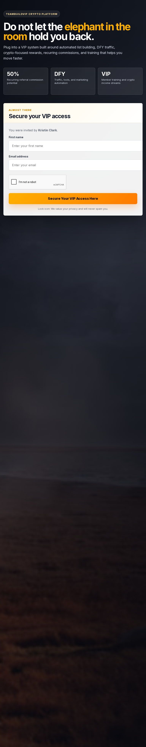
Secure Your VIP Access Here (73, 199)
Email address (18, 156)
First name (16, 137)
